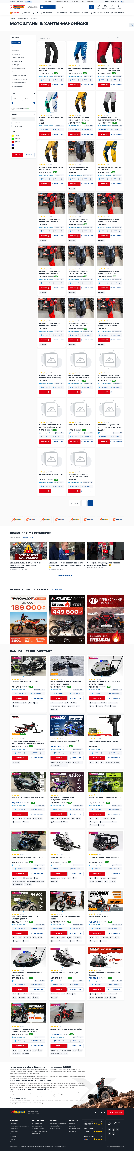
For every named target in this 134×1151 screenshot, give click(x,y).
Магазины (28, 1)
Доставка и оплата (62, 1)
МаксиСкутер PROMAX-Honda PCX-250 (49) (27, 797)
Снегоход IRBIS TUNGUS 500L (61, 857)
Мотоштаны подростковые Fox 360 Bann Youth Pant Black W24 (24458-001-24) (110, 376)
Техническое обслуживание (101, 12)
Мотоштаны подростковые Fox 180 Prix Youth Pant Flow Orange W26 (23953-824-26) (109, 426)
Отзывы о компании (16, 1134)
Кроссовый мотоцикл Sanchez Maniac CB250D (66, 918)
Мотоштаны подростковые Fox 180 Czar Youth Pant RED (109, 69)
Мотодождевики (17, 86)
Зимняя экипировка (19, 75)
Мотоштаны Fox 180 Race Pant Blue (80, 69)
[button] (46, 76)
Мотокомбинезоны (18, 68)
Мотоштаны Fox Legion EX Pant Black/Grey (51, 69)
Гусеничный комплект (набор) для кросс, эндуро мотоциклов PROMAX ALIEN (28, 742)
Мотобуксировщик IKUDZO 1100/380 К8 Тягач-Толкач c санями (66, 683)
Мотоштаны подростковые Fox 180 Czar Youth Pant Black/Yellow (79, 119)
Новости (12, 1139)
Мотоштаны (16, 42)
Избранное (112, 8)
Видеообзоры (28, 537)
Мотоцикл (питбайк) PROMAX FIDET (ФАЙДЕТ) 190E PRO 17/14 (64, 798)
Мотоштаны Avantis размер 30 (80, 425)
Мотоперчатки (17, 61)
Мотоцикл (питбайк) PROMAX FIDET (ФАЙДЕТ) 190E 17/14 (25, 918)
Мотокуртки (16, 54)
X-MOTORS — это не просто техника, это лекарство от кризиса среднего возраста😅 (67, 565)
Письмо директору (87, 1)
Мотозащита (16, 72)
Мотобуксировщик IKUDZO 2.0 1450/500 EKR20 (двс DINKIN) (104, 683)
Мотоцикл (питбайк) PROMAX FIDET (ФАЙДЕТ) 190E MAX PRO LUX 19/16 (25, 1030)
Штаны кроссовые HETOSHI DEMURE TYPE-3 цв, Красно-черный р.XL (108, 220)
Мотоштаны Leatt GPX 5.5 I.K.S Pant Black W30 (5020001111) (50, 376)
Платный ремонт (55, 1129)
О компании (13, 1123)
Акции (36, 12)
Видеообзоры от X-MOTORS (80, 12)
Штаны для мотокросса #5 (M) (51, 474)
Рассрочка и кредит (38, 1129)
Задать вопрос (114, 1112)
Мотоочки (15, 50)
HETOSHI (17, 123)
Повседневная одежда (20, 79)
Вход (98, 8)
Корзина (119, 8)
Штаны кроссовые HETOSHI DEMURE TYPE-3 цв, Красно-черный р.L (49, 272)
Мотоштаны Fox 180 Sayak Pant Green (51, 119)
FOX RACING (18, 126)
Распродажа (15, 12)
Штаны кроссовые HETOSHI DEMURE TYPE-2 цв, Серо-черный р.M (108, 272)
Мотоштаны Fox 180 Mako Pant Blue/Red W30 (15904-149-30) (51, 426)
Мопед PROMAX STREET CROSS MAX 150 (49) (66, 1029)
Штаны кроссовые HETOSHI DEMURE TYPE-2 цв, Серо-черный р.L (79, 168)
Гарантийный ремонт (56, 1126)
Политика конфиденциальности (19, 1126)
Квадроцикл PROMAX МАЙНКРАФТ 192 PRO (27, 857)
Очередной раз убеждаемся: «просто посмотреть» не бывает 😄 (103, 564)
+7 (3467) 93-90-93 (112, 2)
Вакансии (13, 1136)
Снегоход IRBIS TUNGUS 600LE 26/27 (64, 973)
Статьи (12, 1142)
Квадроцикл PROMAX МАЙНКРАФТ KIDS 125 (105, 797)
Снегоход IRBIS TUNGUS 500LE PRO (25, 682)
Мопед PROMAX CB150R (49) (99, 917)
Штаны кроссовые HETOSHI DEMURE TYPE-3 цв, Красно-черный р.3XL (79, 475)
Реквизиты (72, 1131)
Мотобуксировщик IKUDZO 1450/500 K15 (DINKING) (104, 974)
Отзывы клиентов (62, 12)
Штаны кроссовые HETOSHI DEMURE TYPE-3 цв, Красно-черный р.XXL (108, 324)
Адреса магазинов (119, 12)
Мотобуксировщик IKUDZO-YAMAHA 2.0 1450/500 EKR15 (27, 974)
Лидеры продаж (47, 12)
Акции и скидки (37, 1123)
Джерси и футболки (18, 57)
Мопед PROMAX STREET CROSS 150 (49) (65, 741)
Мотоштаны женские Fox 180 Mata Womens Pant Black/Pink (109, 119)
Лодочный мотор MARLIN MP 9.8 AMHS (103, 741)
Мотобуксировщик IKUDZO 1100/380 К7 (104, 857)
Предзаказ (27, 12)
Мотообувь (16, 65)
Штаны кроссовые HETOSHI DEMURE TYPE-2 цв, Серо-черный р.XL (79, 324)
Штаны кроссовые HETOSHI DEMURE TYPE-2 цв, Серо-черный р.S (79, 272)
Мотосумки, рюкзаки (19, 82)
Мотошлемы (16, 47)
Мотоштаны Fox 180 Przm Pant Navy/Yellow (110, 168)
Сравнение (105, 8)
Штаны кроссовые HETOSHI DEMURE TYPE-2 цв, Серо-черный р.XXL (79, 220)
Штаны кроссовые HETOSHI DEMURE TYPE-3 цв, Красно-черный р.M (49, 220)
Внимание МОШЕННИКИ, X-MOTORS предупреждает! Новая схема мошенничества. (25, 565)
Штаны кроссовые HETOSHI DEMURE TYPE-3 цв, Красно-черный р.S (49, 324)
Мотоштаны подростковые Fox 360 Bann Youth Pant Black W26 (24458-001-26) (80, 376)
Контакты (75, 1)
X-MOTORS (47, 1)
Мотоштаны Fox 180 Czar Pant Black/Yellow (51, 168)
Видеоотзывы (15, 537)
